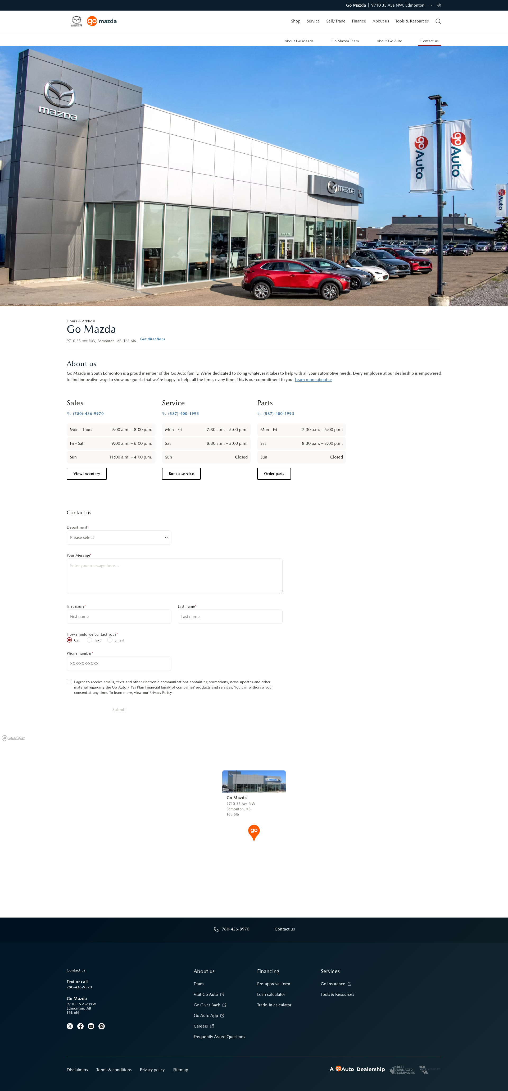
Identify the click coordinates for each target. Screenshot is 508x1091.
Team (199, 983)
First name (76, 606)
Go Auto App (206, 1015)
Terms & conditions (113, 1069)
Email (119, 640)
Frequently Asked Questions (219, 1036)
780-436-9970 (79, 987)
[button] (254, 832)
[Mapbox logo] (13, 738)
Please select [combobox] (82, 537)
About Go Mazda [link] (299, 41)
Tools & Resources (412, 21)
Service (313, 21)
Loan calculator (271, 994)
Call (77, 640)
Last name (187, 606)
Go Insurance (333, 983)
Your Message (79, 555)
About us (381, 21)
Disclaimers (77, 1069)
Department (78, 527)
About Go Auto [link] (389, 41)
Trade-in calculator (274, 1004)
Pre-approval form (273, 983)
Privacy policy (152, 1069)
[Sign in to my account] (439, 5)
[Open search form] (438, 21)
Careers (201, 1026)
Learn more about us (313, 379)
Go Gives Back (207, 1004)
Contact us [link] (429, 41)
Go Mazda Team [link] (345, 41)
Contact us (76, 970)
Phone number (80, 653)
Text (97, 640)
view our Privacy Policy (152, 692)
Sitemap (180, 1069)
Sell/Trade (336, 21)
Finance (359, 21)
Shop (295, 21)
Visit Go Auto (206, 994)
